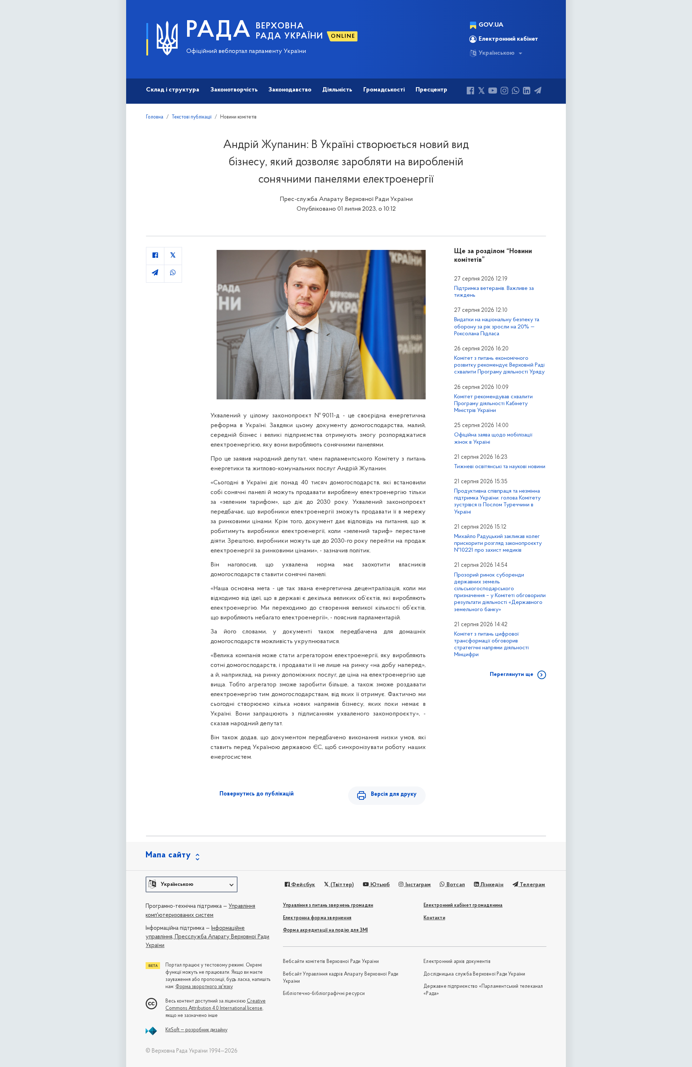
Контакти (434, 918)
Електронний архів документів (457, 961)
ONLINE (343, 36)
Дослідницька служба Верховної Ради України (474, 974)
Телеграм (531, 885)
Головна (154, 117)
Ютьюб (379, 885)
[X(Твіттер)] (481, 91)
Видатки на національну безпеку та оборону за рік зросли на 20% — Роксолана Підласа (496, 326)
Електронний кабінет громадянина (462, 905)
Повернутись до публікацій (256, 794)
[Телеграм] (537, 92)
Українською (497, 53)
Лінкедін (491, 885)
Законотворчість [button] (234, 90)
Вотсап (455, 885)
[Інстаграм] (504, 91)
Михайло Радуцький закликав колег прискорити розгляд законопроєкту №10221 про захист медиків (498, 543)
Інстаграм (417, 885)
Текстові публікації (192, 117)
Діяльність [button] (337, 90)
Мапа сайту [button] (168, 855)
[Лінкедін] (527, 91)
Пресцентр (431, 90)
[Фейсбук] (470, 91)
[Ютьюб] (492, 91)
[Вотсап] (515, 91)
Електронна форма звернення (317, 918)
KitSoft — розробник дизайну (196, 1030)
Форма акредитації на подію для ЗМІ (325, 930)
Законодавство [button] (290, 90)
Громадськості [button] (384, 90)
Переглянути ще (511, 674)
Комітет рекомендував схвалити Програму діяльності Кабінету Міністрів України (493, 403)
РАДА (219, 31)
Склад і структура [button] (172, 90)
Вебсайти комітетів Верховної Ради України (331, 961)
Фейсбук (302, 885)
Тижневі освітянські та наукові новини (499, 467)
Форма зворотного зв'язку (204, 987)
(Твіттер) (341, 885)
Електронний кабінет (508, 39)
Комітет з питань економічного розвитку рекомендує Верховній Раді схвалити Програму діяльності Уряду (499, 365)
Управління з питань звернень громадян (328, 905)
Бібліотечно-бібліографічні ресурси (324, 993)
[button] (192, 884)
